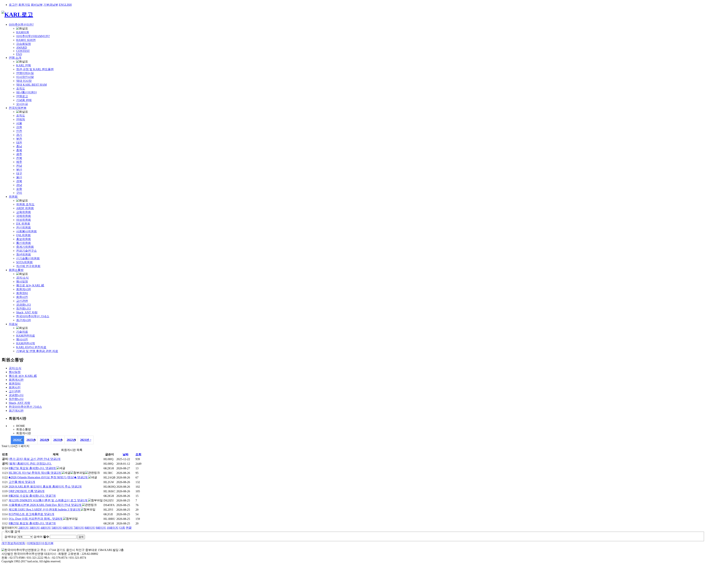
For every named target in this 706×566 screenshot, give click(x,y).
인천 (19, 131)
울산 (19, 177)
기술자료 (22, 331)
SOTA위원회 (24, 262)
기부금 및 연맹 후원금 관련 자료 (37, 351)
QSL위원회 (23, 235)
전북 (19, 158)
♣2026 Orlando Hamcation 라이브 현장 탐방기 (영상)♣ (48, 477)
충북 (19, 150)
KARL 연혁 (23, 65)
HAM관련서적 (25, 343)
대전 (19, 142)
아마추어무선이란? (21, 24)
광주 (19, 154)
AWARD (21, 47)
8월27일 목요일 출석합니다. (32, 468)
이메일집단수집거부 (40, 543)
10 (112, 527)
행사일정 (22, 281)
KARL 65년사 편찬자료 (31, 347)
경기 (19, 134)
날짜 (126, 454)
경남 (19, 185)
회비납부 (37, 4)
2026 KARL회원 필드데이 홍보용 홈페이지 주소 (45, 486)
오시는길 (22, 104)
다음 (122, 527)
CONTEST (23, 50)
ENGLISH (65, 4)
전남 (19, 165)
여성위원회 (23, 219)
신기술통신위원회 (28, 258)
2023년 (57, 439)
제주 (19, 161)
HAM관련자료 (25, 335)
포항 (19, 188)
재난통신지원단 (26, 92)
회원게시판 (23, 289)
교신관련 (22, 300)
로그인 (13, 4)
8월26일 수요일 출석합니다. (32, 495)
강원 (19, 127)
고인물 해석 (22, 481)
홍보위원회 (23, 239)
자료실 (13, 324)
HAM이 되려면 (26, 40)
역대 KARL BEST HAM (31, 84)
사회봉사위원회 (26, 231)
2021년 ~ (85, 439)
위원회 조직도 (25, 204)
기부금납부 (50, 4)
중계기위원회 (25, 246)
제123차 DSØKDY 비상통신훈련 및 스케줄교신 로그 (48, 500)
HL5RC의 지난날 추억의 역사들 (35, 472)
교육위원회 (23, 212)
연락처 (20, 119)
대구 (19, 173)
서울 (19, 123)
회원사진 (22, 297)
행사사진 (22, 339)
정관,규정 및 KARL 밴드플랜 (35, 69)
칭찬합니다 (23, 308)
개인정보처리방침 (13, 543)
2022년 (71, 439)
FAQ (19, 54)
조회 (138, 454)
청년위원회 (23, 254)
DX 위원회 (23, 223)
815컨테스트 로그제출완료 (31, 514)
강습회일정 (23, 43)
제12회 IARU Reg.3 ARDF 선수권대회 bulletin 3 (44, 509)
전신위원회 (23, 227)
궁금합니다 (23, 304)
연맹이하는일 (25, 73)
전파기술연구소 (26, 250)
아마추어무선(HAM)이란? (33, 36)
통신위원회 (23, 242)
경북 (19, 181)
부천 (19, 138)
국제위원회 (23, 215)
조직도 (20, 88)
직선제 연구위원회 (28, 266)
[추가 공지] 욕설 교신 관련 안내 (34, 458)
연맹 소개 (15, 57)
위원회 (13, 196)
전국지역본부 (17, 107)
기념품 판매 (24, 100)
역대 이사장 (24, 80)
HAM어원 (22, 32)
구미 (19, 192)
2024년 (44, 439)
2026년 (17, 439)
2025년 (30, 439)
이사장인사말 (25, 76)
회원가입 (24, 4)
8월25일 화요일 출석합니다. (32, 523)
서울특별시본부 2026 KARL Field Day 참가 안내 (45, 504)
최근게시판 (23, 320)
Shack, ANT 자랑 (27, 312)
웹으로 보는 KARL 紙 (30, 285)
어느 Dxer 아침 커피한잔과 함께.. (35, 518)
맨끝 (129, 527)
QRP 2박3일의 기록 (26, 491)
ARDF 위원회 (25, 208)
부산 (19, 169)
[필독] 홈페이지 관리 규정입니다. (30, 463)
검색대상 (10, 536)
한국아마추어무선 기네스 (32, 316)
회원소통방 (16, 270)
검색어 (41, 536)
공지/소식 (22, 277)
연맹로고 (22, 96)
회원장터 (22, 293)
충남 (19, 146)
